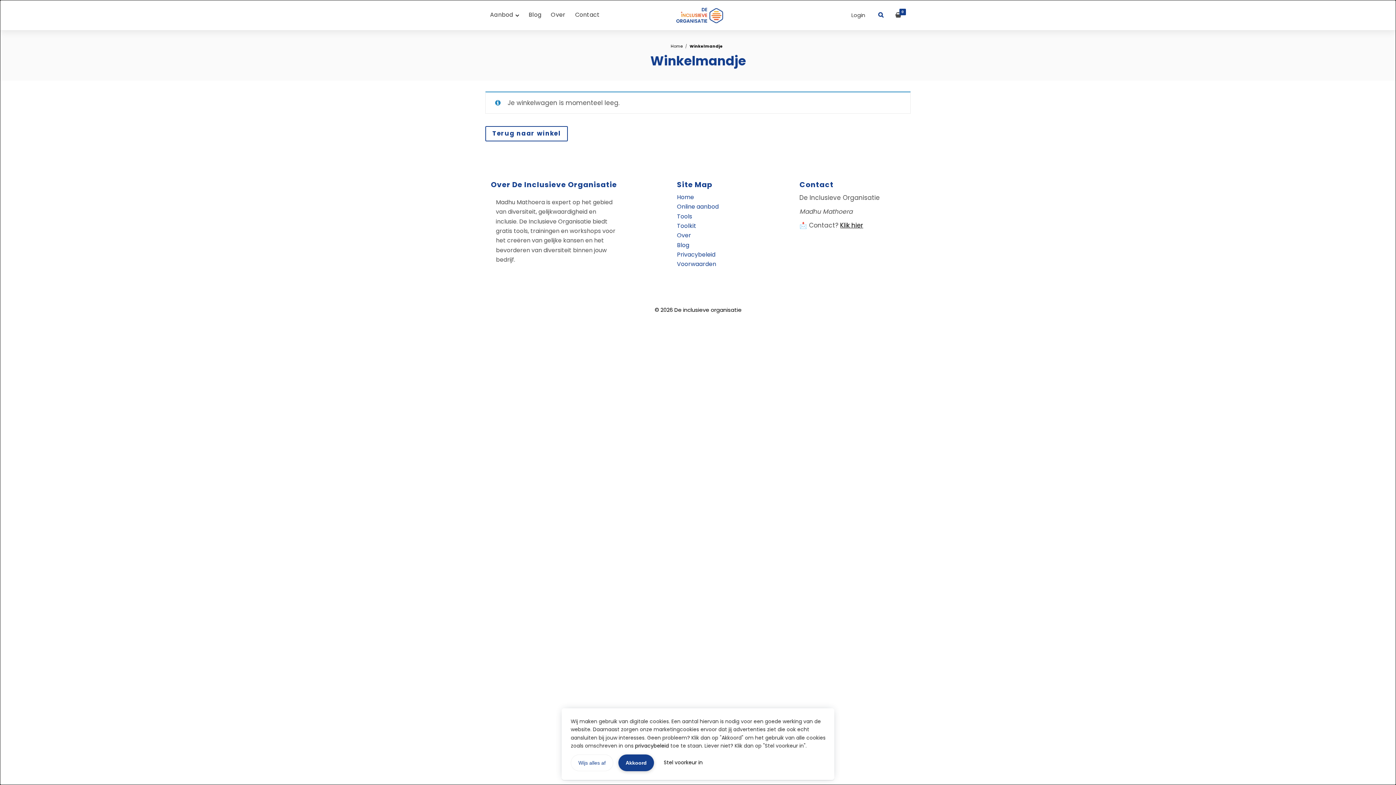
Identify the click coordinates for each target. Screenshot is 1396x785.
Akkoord (636, 763)
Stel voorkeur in (683, 762)
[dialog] (698, 392)
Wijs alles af (592, 763)
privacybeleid (652, 745)
